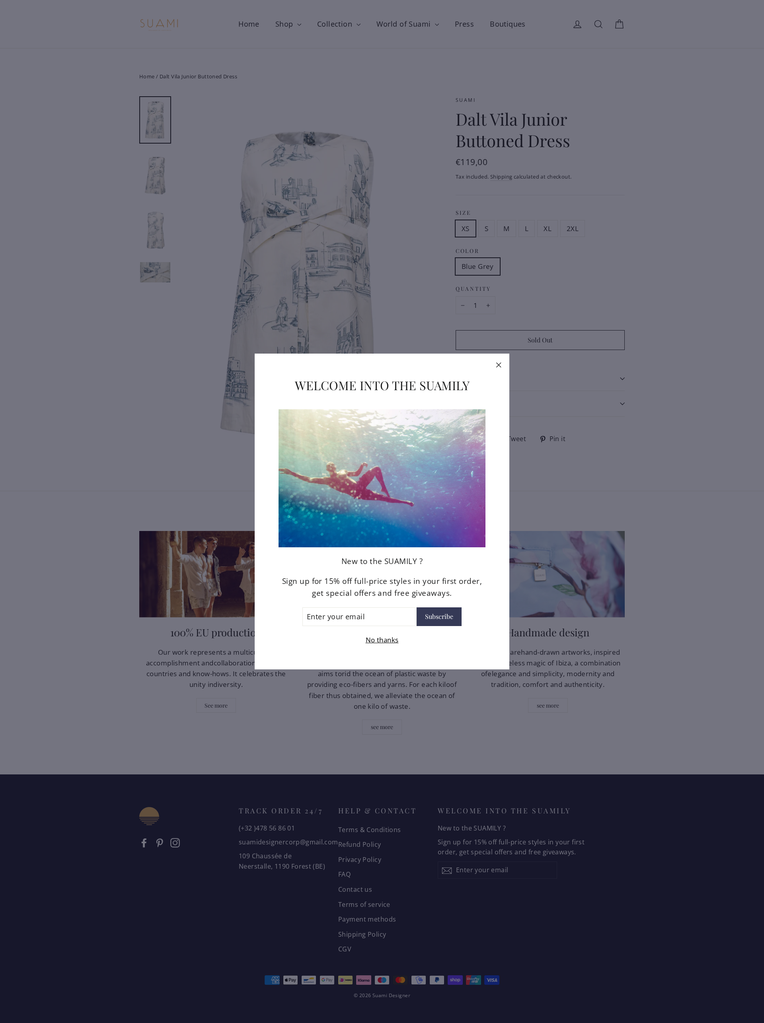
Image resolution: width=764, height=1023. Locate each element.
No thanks (382, 639)
